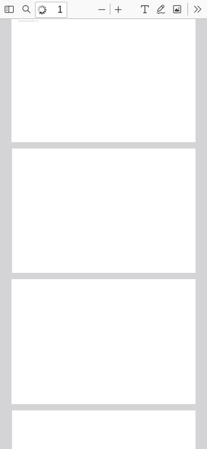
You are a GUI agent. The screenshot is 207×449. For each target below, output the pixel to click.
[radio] (145, 9)
